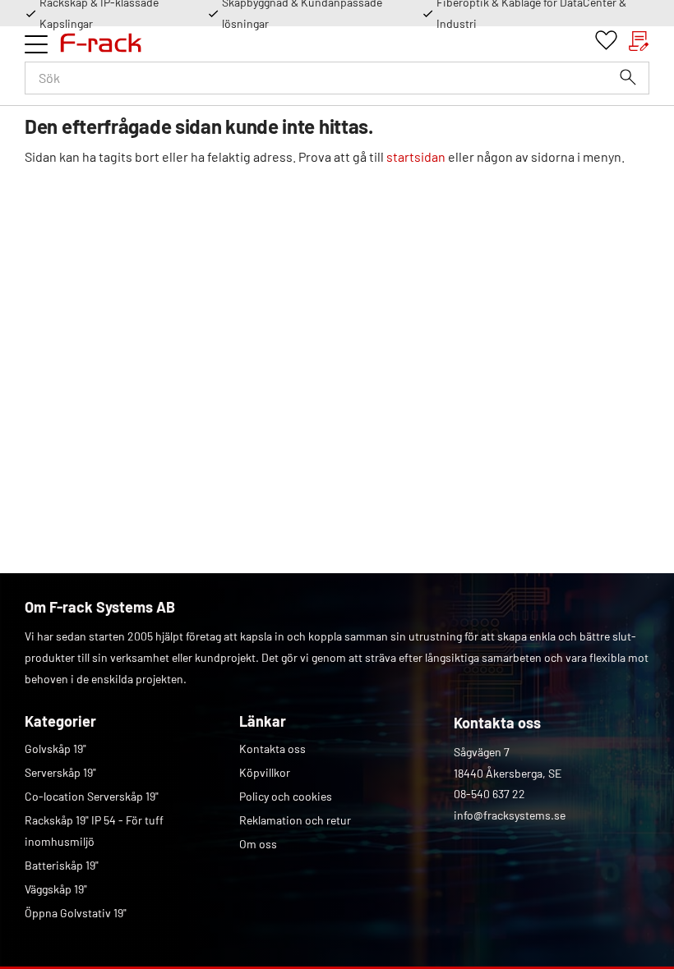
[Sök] (628, 77)
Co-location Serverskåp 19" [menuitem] (92, 796)
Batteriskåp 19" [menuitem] (62, 865)
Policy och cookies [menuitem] (285, 796)
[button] (36, 44)
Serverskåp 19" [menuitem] (60, 772)
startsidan (415, 156)
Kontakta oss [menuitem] (272, 748)
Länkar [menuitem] (262, 721)
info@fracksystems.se (510, 815)
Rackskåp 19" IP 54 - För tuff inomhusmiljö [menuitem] (94, 830)
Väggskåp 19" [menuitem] (56, 889)
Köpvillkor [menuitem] (264, 772)
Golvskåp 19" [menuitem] (55, 748)
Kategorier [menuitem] (60, 721)
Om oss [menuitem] (258, 844)
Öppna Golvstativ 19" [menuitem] (76, 913)
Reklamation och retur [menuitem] (295, 820)
